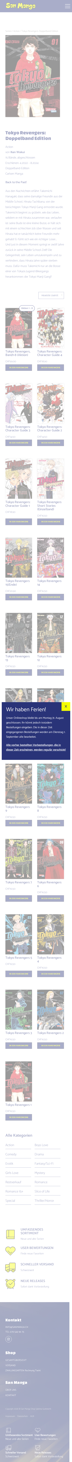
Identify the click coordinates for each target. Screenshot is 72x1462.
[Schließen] (66, 706)
